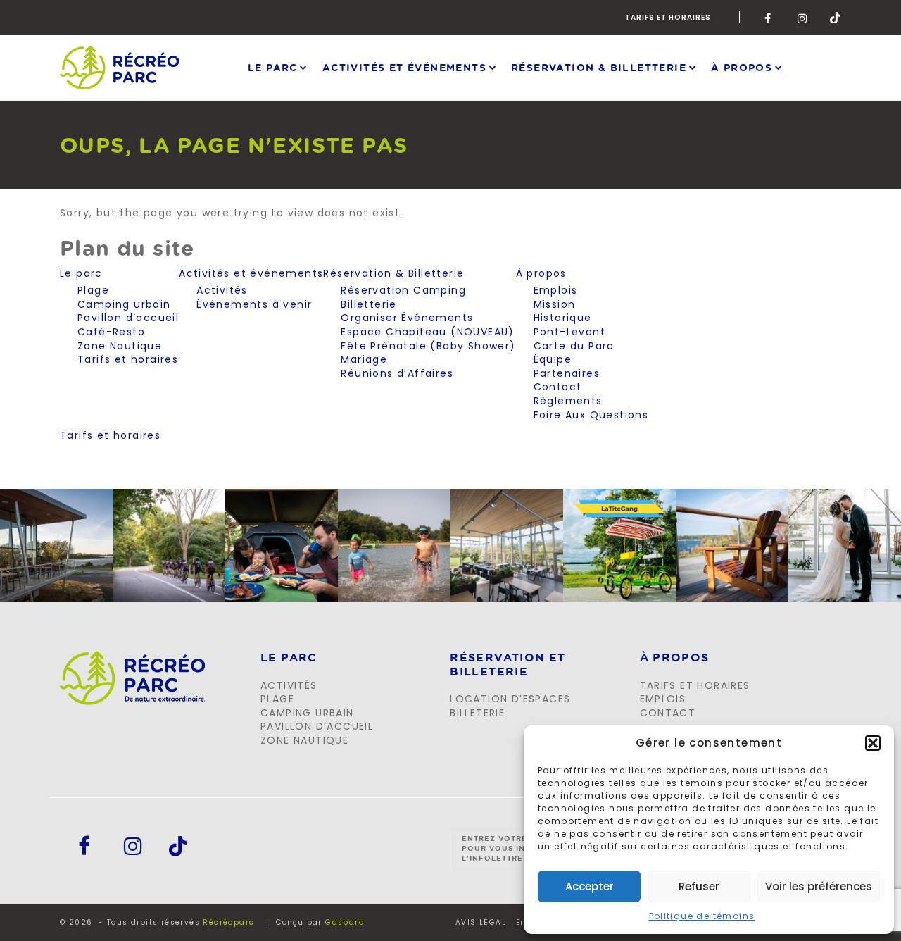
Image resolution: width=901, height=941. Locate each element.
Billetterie (368, 304)
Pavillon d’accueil (128, 318)
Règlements (568, 401)
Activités (222, 290)
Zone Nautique (119, 346)
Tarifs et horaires (668, 17)
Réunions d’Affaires (397, 373)
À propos (741, 67)
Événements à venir (254, 304)
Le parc (273, 67)
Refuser (699, 886)
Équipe (553, 359)
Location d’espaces (510, 699)
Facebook (770, 17)
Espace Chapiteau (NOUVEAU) (427, 332)
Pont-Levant (569, 332)
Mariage (364, 359)
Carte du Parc (574, 346)
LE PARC (288, 658)
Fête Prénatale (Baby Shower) (428, 346)
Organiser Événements (407, 318)
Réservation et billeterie (508, 664)
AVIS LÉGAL (480, 922)
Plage (93, 290)
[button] (873, 743)
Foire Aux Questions (591, 415)
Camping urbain (124, 304)
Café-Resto (111, 332)
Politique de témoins (702, 916)
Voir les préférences (818, 886)
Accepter (589, 886)
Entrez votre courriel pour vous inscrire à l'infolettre (518, 848)
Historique (563, 318)
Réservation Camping (403, 290)
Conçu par (320, 922)
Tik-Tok (835, 17)
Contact (558, 387)
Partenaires (567, 373)
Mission (555, 304)
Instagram (803, 17)
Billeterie (477, 713)
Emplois (556, 290)
